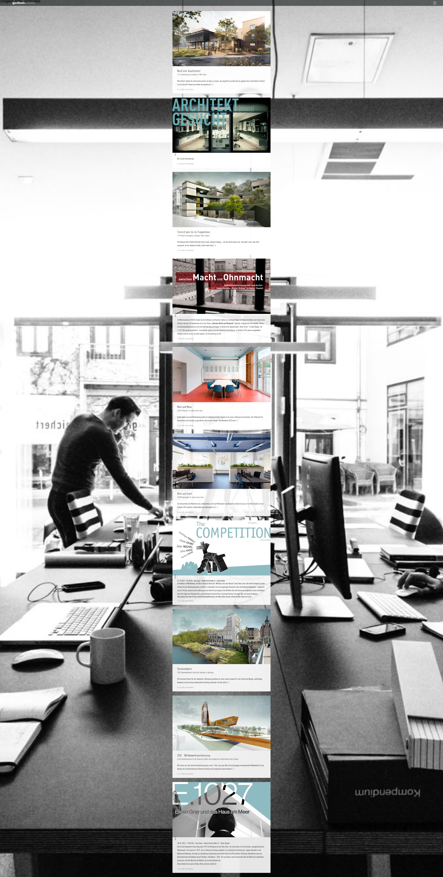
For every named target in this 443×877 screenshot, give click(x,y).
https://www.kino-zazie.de (185, 597)
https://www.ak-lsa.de (244, 597)
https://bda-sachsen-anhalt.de (227, 597)
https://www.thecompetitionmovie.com (206, 597)
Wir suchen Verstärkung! (185, 159)
